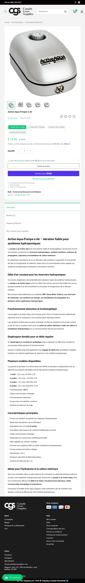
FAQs (48, 523)
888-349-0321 (21, 195)
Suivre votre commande (55, 541)
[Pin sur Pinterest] (65, 116)
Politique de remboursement (56, 535)
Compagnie (8, 519)
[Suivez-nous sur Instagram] (79, 2)
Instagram (8, 558)
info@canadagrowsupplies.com (16, 564)
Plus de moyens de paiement (43, 179)
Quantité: (11, 151)
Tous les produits (17, 22)
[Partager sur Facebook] (61, 116)
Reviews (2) (10, 215)
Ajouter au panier (43, 166)
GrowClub (21, 161)
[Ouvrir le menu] (5, 11)
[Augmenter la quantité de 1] (30, 151)
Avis (6, 529)
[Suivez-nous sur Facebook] (75, 2)
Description (10, 207)
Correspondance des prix (55, 529)
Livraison (49, 538)
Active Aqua (12, 118)
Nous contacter (52, 526)
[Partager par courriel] (74, 116)
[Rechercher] (65, 11)
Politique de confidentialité (14, 526)
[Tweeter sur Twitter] (69, 116)
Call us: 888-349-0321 (13, 2)
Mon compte (51, 519)
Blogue (7, 523)
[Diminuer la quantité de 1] (18, 151)
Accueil (6, 22)
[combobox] (50, 11)
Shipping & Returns (13, 223)
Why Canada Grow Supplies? (17, 231)
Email (9, 195)
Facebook (8, 555)
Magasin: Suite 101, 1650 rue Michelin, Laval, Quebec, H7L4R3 (20, 568)
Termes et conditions (54, 532)
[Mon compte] (82, 11)
